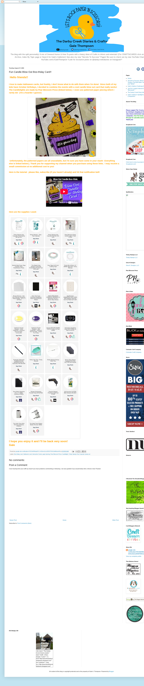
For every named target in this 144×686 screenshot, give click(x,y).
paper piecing (46, 454)
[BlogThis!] (79, 451)
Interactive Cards (37, 454)
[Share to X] (81, 451)
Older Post (115, 520)
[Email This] (76, 451)
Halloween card (27, 454)
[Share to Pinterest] (85, 451)
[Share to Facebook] (83, 451)
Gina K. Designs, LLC (132, 265)
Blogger (111, 671)
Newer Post (13, 520)
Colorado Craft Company (133, 352)
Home (64, 520)
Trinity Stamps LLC (132, 257)
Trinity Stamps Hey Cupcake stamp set (79, 454)
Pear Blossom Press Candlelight (59, 454)
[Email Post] (72, 451)
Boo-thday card (18, 454)
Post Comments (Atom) (24, 523)
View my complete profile (133, 556)
